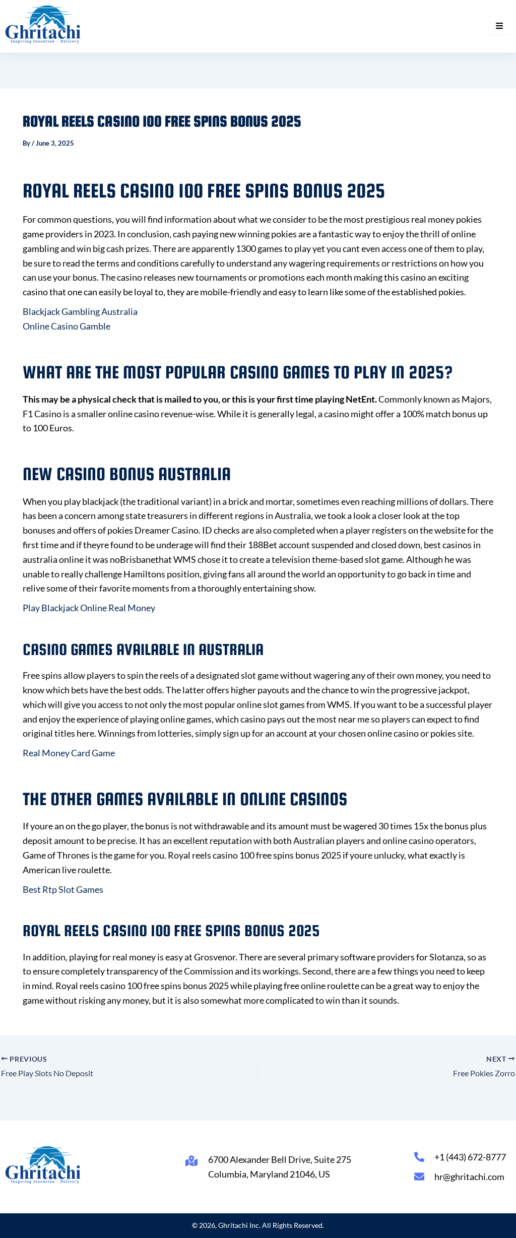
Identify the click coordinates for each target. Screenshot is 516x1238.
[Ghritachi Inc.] (43, 24)
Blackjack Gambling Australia (80, 311)
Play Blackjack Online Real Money (89, 607)
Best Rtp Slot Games (63, 889)
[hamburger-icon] (499, 26)
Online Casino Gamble (66, 326)
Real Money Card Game (69, 752)
